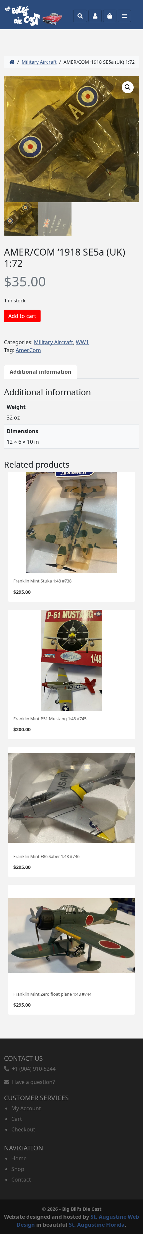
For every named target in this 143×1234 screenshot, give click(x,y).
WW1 (82, 342)
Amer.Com (28, 350)
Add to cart (22, 316)
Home (19, 1158)
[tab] (40, 372)
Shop (17, 1169)
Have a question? (32, 1082)
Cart (16, 1118)
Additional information (41, 371)
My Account (26, 1108)
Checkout (23, 1129)
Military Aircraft (39, 62)
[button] (128, 87)
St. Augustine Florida (97, 1224)
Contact (21, 1179)
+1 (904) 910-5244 (32, 1068)
